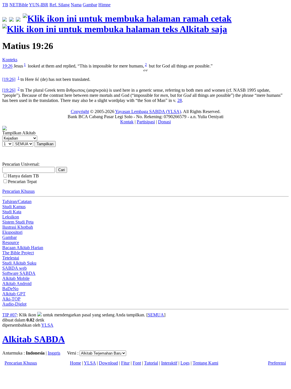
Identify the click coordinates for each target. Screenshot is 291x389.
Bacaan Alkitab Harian (22, 247)
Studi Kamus (14, 206)
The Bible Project (18, 252)
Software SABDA (19, 273)
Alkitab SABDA (33, 339)
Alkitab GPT (14, 293)
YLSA (47, 325)
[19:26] (8, 79)
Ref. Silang (59, 4)
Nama (76, 4)
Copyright (80, 111)
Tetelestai (10, 257)
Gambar (90, 4)
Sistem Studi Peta (18, 222)
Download (108, 363)
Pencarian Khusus (18, 191)
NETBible (18, 4)
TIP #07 (9, 314)
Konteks (9, 59)
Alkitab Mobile (16, 278)
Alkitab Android (17, 283)
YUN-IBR (38, 4)
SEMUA (156, 314)
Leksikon (10, 216)
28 (179, 100)
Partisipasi (146, 121)
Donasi (164, 121)
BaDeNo (10, 288)
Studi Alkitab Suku (19, 263)
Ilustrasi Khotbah (17, 227)
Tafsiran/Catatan (17, 201)
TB (5, 4)
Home (75, 363)
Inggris (54, 353)
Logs (185, 363)
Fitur (125, 363)
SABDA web (14, 268)
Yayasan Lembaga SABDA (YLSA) (148, 111)
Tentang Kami (205, 363)
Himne (104, 4)
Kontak (127, 121)
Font (137, 363)
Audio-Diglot (14, 304)
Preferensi (277, 363)
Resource (10, 242)
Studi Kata (11, 211)
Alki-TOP (11, 298)
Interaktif (169, 363)
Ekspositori (12, 232)
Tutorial (151, 363)
